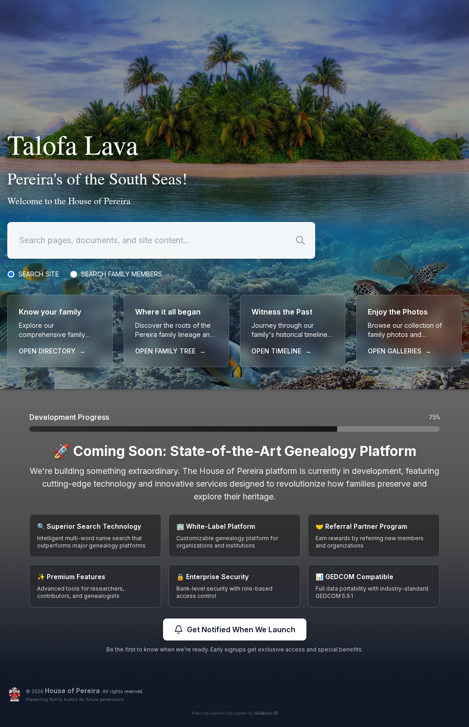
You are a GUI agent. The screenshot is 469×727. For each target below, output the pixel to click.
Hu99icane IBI (266, 713)
